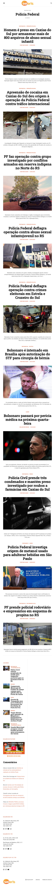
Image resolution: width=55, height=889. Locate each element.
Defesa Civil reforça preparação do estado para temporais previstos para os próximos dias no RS (17, 675)
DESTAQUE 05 (22, 224)
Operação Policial (31, 26)
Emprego (13, 710)
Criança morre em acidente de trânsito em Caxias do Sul (13, 778)
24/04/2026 (32, 301)
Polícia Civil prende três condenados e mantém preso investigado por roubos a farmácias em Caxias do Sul (27, 483)
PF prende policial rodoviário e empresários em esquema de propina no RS (27, 611)
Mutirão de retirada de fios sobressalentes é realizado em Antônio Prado (13, 770)
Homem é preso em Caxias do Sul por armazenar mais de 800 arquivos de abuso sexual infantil (27, 36)
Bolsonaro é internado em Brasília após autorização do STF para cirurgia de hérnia (27, 354)
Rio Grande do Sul (31, 603)
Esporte (13, 684)
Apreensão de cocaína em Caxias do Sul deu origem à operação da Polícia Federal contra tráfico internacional (27, 98)
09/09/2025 (32, 618)
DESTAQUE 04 (22, 26)
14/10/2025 (32, 493)
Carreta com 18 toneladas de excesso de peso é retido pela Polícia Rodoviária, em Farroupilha (13, 787)
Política (31, 346)
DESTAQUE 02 (22, 282)
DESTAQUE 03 (22, 152)
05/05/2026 (32, 239)
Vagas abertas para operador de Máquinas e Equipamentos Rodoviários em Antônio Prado (17, 717)
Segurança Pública (16, 725)
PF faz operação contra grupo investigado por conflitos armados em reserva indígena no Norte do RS (27, 162)
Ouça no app (29, 879)
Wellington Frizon (24, 427)
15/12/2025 (32, 427)
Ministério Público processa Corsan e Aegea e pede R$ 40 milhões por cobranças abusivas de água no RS (13, 804)
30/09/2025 (32, 562)
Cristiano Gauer (24, 45)
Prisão (31, 474)
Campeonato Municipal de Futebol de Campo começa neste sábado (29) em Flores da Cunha (17, 690)
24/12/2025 (32, 361)
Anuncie (38, 879)
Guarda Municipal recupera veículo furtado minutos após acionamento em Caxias (17, 730)
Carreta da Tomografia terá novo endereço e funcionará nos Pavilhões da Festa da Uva (17, 703)
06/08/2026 (32, 107)
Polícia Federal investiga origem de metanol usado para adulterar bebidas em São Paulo (27, 553)
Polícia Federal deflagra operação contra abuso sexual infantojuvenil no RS (27, 232)
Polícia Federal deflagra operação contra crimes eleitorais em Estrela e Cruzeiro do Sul (27, 292)
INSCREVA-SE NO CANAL (14, 756)
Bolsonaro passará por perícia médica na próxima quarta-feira (27, 419)
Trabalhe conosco (47, 879)
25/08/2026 (32, 45)
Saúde (27, 411)
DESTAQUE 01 (25, 543)
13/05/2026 (32, 171)
